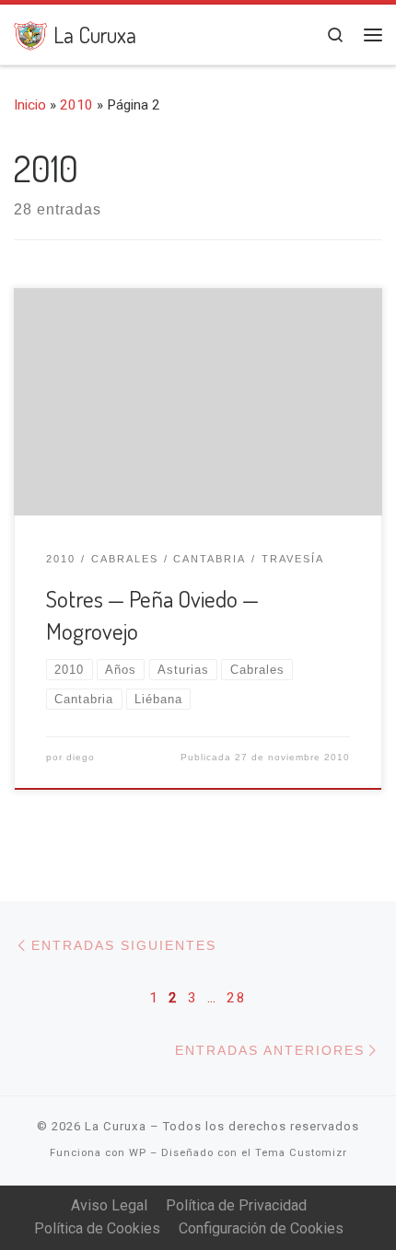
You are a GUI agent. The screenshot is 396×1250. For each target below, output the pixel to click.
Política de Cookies (97, 1228)
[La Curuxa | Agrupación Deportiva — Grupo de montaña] (30, 32)
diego (80, 757)
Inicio (30, 105)
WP (137, 1153)
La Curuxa (115, 1126)
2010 (76, 105)
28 (237, 998)
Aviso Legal (109, 1205)
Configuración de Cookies (261, 1228)
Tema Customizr (301, 1153)
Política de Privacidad (236, 1205)
